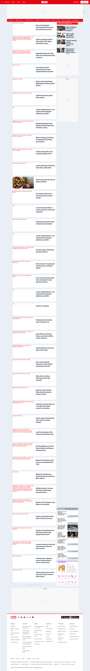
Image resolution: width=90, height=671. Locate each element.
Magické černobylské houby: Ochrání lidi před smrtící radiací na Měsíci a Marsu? (45, 476)
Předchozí (26, 585)
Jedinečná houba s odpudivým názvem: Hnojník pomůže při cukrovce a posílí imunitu (44, 560)
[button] (65, 617)
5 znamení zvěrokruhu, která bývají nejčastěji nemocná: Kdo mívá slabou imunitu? (45, 546)
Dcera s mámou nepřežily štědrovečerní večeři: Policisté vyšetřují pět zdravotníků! (44, 364)
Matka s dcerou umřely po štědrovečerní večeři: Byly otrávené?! (43, 378)
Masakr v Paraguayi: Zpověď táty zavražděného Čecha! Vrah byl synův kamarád (45, 139)
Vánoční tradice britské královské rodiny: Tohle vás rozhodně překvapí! (45, 420)
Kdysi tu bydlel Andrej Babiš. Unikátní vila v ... (70, 35)
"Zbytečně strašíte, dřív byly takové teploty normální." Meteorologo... (62, 527)
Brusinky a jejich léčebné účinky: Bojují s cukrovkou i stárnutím (45, 517)
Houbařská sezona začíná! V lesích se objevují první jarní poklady (45, 223)
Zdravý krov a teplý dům (42, 306)
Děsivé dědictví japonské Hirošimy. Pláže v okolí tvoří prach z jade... (62, 548)
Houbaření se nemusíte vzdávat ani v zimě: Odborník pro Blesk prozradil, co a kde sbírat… (45, 406)
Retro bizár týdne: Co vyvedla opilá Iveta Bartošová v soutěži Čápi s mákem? (45, 266)
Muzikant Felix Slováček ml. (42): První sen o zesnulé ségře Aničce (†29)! (45, 462)
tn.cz (69, 516)
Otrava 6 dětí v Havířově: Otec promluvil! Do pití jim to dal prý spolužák (44, 196)
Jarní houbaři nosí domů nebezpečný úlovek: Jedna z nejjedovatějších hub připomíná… (45, 69)
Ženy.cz (69, 558)
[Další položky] (81, 20)
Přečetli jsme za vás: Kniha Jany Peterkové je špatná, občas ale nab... (62, 513)
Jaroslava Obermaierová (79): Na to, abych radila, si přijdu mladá (45, 167)
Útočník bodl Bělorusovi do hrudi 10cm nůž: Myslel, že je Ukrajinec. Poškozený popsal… (45, 448)
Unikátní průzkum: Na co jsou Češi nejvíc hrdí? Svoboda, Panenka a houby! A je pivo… (45, 574)
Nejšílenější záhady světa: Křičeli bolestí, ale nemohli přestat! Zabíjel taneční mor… (45, 55)
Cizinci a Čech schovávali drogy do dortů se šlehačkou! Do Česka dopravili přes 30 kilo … (45, 280)
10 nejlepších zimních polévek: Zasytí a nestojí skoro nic (44, 321)
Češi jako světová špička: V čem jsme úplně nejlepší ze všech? (44, 153)
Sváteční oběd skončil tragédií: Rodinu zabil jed (44, 96)
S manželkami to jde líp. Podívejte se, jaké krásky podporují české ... (62, 541)
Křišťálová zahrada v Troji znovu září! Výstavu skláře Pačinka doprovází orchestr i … (44, 490)
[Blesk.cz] (44, 2)
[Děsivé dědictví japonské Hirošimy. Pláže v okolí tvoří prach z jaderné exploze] (73, 549)
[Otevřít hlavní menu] (2, 2)
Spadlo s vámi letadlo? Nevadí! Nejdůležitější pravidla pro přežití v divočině (45, 83)
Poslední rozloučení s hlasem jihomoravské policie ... (71, 43)
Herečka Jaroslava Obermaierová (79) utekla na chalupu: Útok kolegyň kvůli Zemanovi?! (45, 532)
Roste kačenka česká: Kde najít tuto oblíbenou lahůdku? (45, 181)
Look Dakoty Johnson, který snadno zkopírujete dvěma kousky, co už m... (62, 555)
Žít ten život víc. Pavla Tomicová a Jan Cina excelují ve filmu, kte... (62, 520)
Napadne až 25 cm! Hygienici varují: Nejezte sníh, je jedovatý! (45, 503)
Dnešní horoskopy (62, 562)
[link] (19, 617)
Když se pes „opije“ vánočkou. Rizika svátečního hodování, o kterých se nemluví (44, 392)
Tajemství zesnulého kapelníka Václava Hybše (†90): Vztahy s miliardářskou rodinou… (44, 41)
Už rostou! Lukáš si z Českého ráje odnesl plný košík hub (45, 251)
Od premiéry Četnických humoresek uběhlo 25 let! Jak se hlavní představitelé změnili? (44, 27)
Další (41, 585)
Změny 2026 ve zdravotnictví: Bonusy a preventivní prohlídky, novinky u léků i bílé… (44, 336)
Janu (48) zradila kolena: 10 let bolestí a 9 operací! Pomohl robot (45, 433)
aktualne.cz (70, 530)
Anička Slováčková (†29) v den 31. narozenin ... (71, 28)
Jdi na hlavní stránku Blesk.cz (65, 23)
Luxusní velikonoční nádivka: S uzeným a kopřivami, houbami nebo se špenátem (45, 210)
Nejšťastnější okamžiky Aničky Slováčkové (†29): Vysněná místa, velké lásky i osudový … (45, 125)
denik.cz (70, 544)
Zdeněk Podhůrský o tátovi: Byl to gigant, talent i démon (45, 349)
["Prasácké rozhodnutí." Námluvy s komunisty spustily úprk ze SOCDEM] (73, 535)
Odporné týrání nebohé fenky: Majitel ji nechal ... (71, 50)
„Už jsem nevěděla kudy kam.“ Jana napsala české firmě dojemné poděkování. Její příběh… (45, 111)
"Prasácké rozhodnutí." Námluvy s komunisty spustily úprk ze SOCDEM (62, 534)
